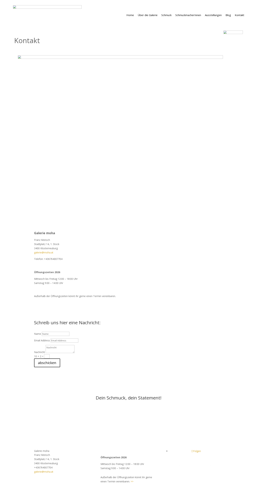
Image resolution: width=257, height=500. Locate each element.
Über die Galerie (148, 15)
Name (37, 333)
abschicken (47, 362)
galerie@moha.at (43, 252)
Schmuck (166, 15)
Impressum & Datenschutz (195, 464)
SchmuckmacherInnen (188, 15)
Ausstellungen (213, 15)
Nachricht (39, 352)
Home (130, 15)
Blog (228, 15)
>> (132, 481)
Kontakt (239, 15)
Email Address (42, 340)
